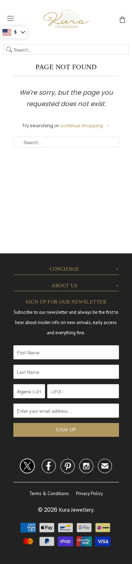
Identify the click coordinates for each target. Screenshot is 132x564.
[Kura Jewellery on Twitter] (27, 464)
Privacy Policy (89, 493)
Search (9, 49)
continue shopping (82, 125)
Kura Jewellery (76, 509)
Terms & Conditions (49, 493)
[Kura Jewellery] (66, 19)
